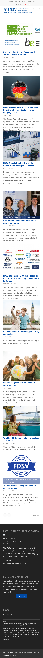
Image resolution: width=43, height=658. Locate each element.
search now (21, 596)
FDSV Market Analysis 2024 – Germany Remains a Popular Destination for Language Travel (20, 110)
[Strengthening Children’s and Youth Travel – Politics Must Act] (21, 35)
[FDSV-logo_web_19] (17, 10)
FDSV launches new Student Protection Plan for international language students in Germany (21, 278)
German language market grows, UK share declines (19, 384)
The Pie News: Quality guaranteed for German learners (20, 486)
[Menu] (36, 10)
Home (11, 1)
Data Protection (18, 5)
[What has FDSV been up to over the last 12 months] (21, 421)
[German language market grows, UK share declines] (21, 366)
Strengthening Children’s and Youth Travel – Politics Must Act (19, 53)
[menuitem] (11, 1)
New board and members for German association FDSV (19, 221)
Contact (17, 1)
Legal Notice (31, 1)
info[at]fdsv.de (8, 544)
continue (6, 617)
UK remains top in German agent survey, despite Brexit (21, 332)
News (23, 1)
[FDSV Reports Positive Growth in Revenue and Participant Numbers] (21, 146)
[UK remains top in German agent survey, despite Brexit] (21, 315)
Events (5, 622)
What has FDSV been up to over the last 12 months (21, 439)
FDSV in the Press (8, 614)
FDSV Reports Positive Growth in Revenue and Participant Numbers (18, 164)
